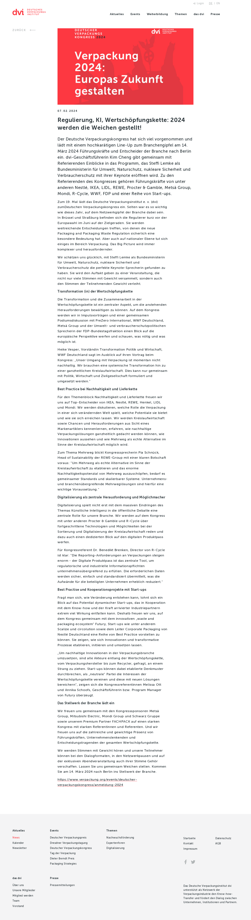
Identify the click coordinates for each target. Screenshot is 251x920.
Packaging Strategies (63, 863)
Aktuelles (117, 14)
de (210, 3)
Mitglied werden (22, 895)
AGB (218, 843)
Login (200, 3)
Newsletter (19, 848)
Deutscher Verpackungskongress (71, 848)
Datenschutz (223, 838)
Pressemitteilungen (62, 885)
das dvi (199, 14)
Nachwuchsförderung (120, 837)
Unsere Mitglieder (23, 890)
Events (135, 14)
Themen (181, 14)
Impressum (190, 848)
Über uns (18, 885)
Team (16, 900)
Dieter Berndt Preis (62, 858)
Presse (215, 14)
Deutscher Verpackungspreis (68, 837)
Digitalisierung (115, 848)
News (16, 837)
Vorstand (18, 906)
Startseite (189, 838)
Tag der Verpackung (63, 853)
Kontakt (188, 843)
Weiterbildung (157, 14)
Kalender (18, 843)
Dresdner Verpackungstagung (69, 843)
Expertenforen (115, 843)
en (218, 3)
